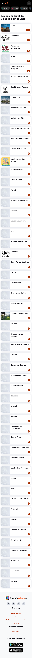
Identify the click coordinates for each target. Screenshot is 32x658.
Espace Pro (16, 632)
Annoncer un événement (16, 635)
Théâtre (15, 8)
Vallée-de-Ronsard (18, 149)
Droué (13, 272)
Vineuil (14, 406)
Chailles (14, 252)
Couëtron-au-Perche (19, 87)
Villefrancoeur (17, 385)
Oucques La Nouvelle (20, 499)
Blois (13, 25)
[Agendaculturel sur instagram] (18, 603)
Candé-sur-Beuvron (19, 365)
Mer (12, 231)
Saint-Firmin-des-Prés (20, 262)
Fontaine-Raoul (17, 457)
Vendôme (15, 35)
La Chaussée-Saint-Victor (19, 160)
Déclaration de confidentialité (16, 620)
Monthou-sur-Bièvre (19, 77)
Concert (6, 8)
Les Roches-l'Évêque (19, 468)
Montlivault (16, 540)
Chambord (15, 97)
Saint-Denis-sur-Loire (20, 344)
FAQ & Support (16, 613)
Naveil (13, 190)
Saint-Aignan (16, 180)
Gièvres (14, 519)
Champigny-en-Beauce (17, 335)
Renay (13, 478)
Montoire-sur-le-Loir (19, 200)
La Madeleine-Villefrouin (17, 428)
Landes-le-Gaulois (18, 529)
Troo (13, 56)
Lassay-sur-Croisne (19, 550)
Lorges (14, 581)
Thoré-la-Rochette (18, 107)
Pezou (13, 488)
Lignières (15, 571)
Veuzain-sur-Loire (18, 221)
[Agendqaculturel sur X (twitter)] (8, 603)
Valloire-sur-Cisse (18, 118)
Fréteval (14, 509)
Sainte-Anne (16, 437)
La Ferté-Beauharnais (20, 447)
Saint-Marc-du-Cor (18, 293)
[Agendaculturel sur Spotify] (23, 603)
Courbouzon (16, 282)
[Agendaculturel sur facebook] (13, 603)
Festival (25, 8)
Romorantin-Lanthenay (16, 47)
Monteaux (15, 560)
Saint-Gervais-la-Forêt (20, 138)
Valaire (14, 354)
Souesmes (15, 324)
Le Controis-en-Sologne (17, 67)
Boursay (14, 396)
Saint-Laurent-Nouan (20, 128)
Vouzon (14, 210)
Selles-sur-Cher (17, 303)
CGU (16, 617)
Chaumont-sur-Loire (19, 313)
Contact (16, 623)
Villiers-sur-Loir (17, 169)
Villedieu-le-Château (19, 375)
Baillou (14, 416)
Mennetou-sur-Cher (19, 241)
